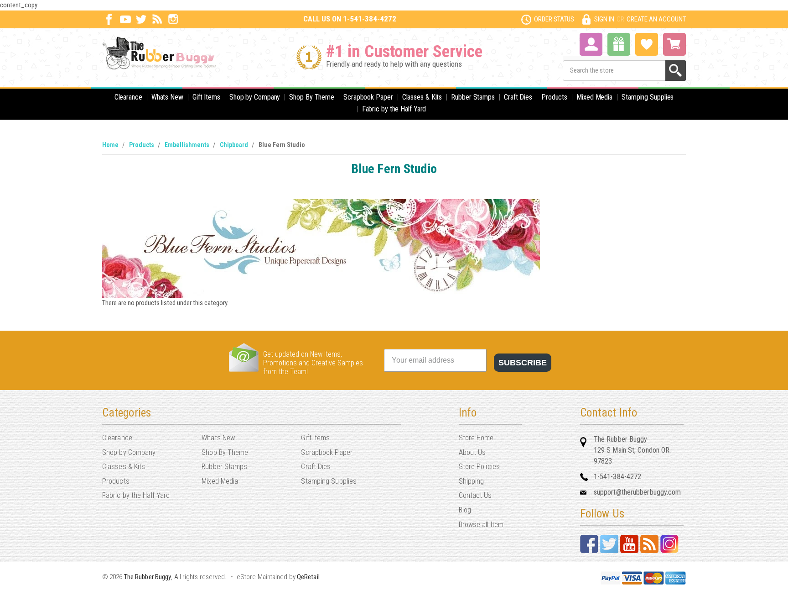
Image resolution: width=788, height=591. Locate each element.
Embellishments (187, 144)
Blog (465, 510)
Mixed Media (594, 97)
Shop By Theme (311, 97)
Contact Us (475, 495)
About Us (472, 452)
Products (554, 97)
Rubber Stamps (473, 97)
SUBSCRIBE (522, 362)
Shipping (471, 481)
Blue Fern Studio (282, 144)
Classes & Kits (422, 97)
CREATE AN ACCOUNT (656, 19)
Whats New (167, 97)
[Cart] (674, 44)
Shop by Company (254, 97)
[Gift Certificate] (618, 44)
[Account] (591, 43)
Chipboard (234, 144)
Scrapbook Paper (368, 97)
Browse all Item (481, 524)
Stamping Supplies (648, 97)
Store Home (476, 437)
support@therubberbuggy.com (637, 492)
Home (110, 144)
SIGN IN (604, 19)
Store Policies (479, 466)
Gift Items (206, 97)
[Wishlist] (646, 43)
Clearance (128, 97)
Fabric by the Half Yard (394, 109)
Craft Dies (518, 97)
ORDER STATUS (554, 19)
